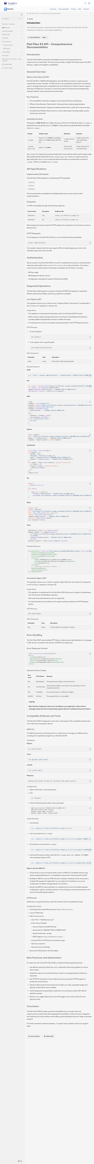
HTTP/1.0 (31, 182)
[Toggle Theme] (20, 1161)
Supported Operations (39, 286)
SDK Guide (6, 48)
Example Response (33, 546)
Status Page (8, 68)
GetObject (35, 585)
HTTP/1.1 (31, 186)
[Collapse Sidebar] (21, 14)
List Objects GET (34, 299)
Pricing (73, 9)
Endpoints (31, 202)
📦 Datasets (6, 27)
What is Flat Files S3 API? (38, 77)
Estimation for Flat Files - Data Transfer (11, 60)
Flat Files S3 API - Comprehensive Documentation (49, 46)
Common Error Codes (36, 671)
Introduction (7, 41)
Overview (53, 9)
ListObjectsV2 (34, 306)
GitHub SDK (8, 64)
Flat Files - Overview (8, 24)
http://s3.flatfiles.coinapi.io (53, 937)
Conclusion (33, 1006)
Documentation (64, 9)
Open (44, 37)
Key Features (33, 97)
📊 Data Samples (7, 31)
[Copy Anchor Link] (91, 46)
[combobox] (85, 3)
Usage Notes (31, 310)
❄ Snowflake (6, 52)
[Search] (85, 3)
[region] (59, 243)
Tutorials (86, 9)
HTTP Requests (33, 234)
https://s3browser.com (65, 909)
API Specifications (36, 169)
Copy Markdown (35, 37)
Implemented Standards (38, 174)
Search (13, 18)
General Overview (36, 72)
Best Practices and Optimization (44, 958)
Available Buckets (35, 119)
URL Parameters (33, 353)
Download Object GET (37, 578)
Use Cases (5, 55)
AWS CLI (30, 729)
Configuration (32, 786)
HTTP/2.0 (31, 189)
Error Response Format (37, 648)
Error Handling (34, 635)
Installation (31, 740)
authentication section (55, 265)
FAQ (79, 9)
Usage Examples (33, 818)
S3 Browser (32, 898)
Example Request (33, 367)
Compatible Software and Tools (43, 716)
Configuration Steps (34, 906)
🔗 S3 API (5, 38)
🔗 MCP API (5, 34)
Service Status (35, 1036)
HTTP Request (32, 327)
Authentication (8, 45)
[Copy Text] (90, 243)
